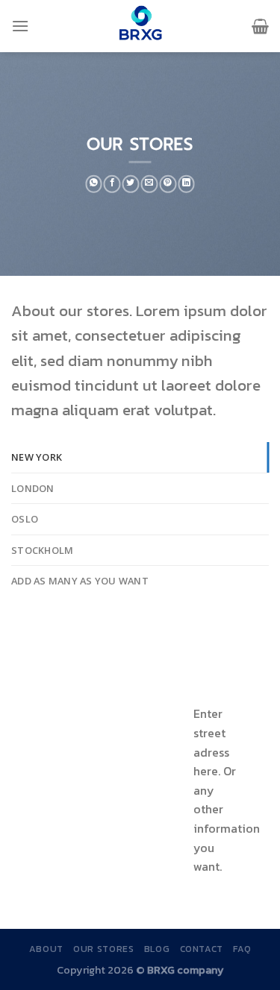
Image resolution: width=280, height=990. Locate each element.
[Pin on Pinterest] (167, 184)
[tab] (140, 457)
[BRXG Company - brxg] (140, 26)
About (46, 949)
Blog (156, 949)
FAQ (242, 949)
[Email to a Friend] (149, 184)
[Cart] (260, 26)
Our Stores (103, 949)
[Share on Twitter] (131, 184)
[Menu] (20, 25)
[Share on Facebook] (112, 184)
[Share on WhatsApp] (93, 184)
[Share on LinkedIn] (186, 184)
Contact (201, 949)
